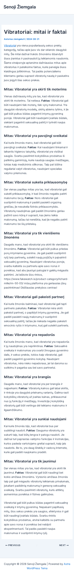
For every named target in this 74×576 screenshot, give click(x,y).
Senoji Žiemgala (20, 7)
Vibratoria (10, 45)
